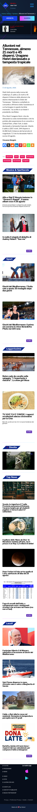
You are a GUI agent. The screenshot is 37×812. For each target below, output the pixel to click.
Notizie (9, 13)
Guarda (27, 18)
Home (4, 13)
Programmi (7, 768)
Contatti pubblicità (10, 790)
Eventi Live (7, 787)
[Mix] (24, 145)
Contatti (30, 800)
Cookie (25, 800)
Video (5, 776)
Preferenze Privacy (15, 800)
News (5, 771)
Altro (29, 340)
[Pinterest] (20, 145)
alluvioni (9, 156)
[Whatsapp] (28, 145)
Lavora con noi (8, 782)
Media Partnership (9, 793)
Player (5, 765)
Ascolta (9, 18)
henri (22, 156)
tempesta (30, 156)
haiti (16, 156)
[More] (32, 145)
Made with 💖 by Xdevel (18, 807)
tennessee (7, 160)
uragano (26, 160)
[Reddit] (12, 145)
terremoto (16, 160)
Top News (15, 13)
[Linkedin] (16, 145)
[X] (8, 145)
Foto (5, 779)
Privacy (6, 800)
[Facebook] (4, 145)
